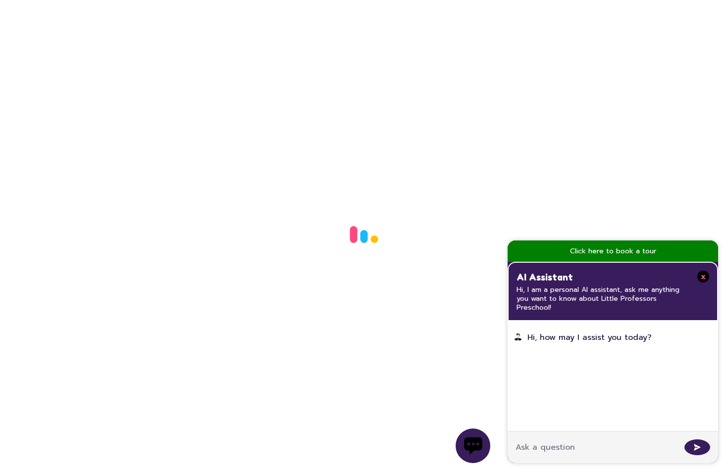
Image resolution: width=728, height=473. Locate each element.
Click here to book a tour (613, 251)
